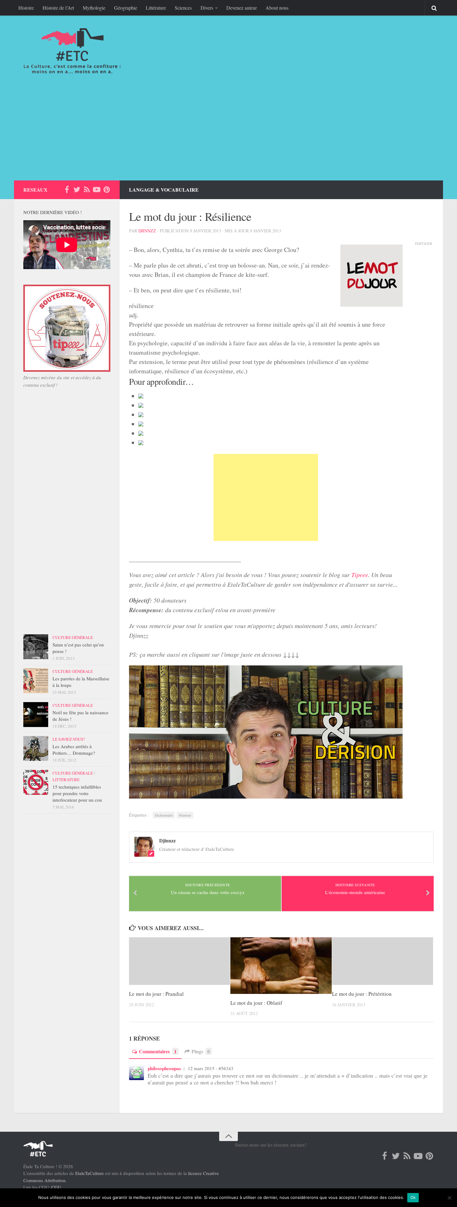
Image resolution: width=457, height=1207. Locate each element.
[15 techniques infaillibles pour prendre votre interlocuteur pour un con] (35, 782)
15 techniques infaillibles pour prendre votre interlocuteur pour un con (77, 793)
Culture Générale (73, 637)
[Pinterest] (106, 189)
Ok (413, 1197)
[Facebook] (67, 189)
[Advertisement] (228, 133)
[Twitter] (77, 189)
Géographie (125, 7)
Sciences (183, 7)
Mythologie (94, 7)
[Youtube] (96, 189)
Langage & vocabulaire (164, 189)
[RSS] (86, 189)
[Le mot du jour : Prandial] (179, 961)
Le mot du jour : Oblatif (256, 1002)
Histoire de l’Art (58, 7)
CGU (56, 1187)
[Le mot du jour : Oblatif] (280, 965)
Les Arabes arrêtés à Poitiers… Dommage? (74, 749)
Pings (201, 1051)
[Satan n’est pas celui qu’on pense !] (35, 646)
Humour (185, 815)
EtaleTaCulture (89, 1173)
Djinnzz (147, 231)
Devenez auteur (241, 7)
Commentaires (158, 1051)
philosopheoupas (164, 1068)
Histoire (26, 7)
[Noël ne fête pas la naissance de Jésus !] (35, 714)
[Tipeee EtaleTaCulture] (66, 370)
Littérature (156, 7)
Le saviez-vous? (69, 739)
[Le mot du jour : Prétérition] (382, 961)
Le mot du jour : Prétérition (362, 993)
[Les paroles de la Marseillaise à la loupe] (35, 680)
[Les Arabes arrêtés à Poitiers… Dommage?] (35, 748)
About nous (277, 7)
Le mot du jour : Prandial (156, 993)
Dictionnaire (164, 815)
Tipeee (359, 575)
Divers (207, 7)
